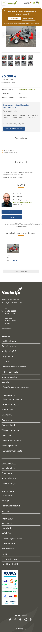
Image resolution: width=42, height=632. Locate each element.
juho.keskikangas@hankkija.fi (23, 202)
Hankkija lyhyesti (9, 341)
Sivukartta (6, 435)
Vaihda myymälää (28, 18)
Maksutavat (7, 414)
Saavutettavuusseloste (12, 450)
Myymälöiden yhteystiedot (14, 366)
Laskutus (6, 361)
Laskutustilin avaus (10, 559)
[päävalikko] (4, 3)
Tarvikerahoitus (9, 543)
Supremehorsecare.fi (11, 505)
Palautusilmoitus (9, 425)
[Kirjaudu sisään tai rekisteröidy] (34, 3)
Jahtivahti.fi (7, 495)
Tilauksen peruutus (10, 430)
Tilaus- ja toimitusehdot (12, 399)
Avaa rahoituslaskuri (14, 128)
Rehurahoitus (8, 548)
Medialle (5, 382)
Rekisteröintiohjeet (10, 404)
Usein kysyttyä (8, 468)
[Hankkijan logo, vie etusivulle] (13, 3)
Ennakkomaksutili (10, 564)
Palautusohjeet (8, 420)
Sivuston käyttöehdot (11, 440)
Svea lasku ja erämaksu (12, 538)
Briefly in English (9, 351)
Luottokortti (7, 528)
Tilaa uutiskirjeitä (9, 483)
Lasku (4, 553)
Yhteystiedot (7, 356)
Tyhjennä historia (20, 271)
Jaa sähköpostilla (11, 212)
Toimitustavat (8, 409)
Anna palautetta (9, 478)
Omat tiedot (7, 473)
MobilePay (6, 533)
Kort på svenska (9, 346)
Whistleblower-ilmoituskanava (15, 387)
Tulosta (11, 217)
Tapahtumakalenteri (11, 377)
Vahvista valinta (14, 18)
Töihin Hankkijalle (10, 371)
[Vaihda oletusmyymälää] (30, 3)
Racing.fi (5, 500)
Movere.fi (6, 510)
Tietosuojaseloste (9, 445)
